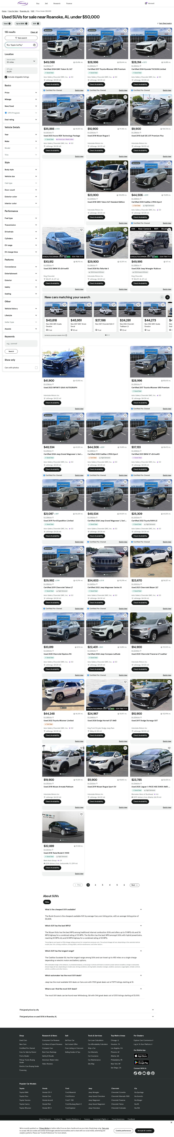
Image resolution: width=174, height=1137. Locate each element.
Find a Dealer (24, 1056)
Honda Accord (47, 1100)
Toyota (21, 1088)
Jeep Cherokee (94, 1108)
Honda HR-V (46, 1108)
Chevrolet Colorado (118, 1108)
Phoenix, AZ (115, 1052)
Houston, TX (115, 1044)
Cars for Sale (13, 11)
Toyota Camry (24, 1104)
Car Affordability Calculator (98, 1044)
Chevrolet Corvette (118, 1092)
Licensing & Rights (99, 1119)
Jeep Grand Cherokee (96, 1096)
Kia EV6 (137, 1108)
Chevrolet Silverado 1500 (120, 1096)
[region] (87, 1128)
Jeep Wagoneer (94, 1100)
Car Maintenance (94, 1060)
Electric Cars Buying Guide (29, 1066)
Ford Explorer (70, 1108)
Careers (87, 1119)
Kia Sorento (138, 1096)
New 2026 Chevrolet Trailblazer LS (127, 325)
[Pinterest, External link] (153, 1073)
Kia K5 (136, 1104)
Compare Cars (47, 1048)
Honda (44, 1088)
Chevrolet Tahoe (117, 1104)
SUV (32, 11)
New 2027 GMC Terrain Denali (78, 325)
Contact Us (58, 1119)
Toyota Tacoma (24, 1100)
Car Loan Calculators (95, 1040)
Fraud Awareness (118, 1119)
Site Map (91, 1064)
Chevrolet (115, 1088)
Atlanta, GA (115, 1056)
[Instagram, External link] (148, 1073)
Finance (69, 3)
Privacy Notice (44, 1128)
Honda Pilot (46, 1104)
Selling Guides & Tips (72, 1052)
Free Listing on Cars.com (74, 1048)
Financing (22, 1070)
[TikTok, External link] (135, 1073)
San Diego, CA (116, 1068)
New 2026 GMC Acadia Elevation (54, 325)
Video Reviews (47, 1064)
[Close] (171, 1122)
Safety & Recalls (48, 1056)
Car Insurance (93, 1056)
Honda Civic (46, 1096)
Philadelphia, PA (116, 1060)
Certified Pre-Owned (27, 1048)
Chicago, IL (115, 1040)
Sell (46, 3)
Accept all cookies (145, 1131)
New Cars (22, 1044)
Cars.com (105, 1128)
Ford (67, 1088)
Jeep (90, 1088)
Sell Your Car (69, 1040)
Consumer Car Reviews (50, 1040)
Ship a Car (92, 1048)
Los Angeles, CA (117, 1048)
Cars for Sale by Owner (27, 1052)
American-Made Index (50, 1060)
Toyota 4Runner (25, 1108)
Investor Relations (72, 1119)
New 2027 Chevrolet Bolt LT (104, 324)
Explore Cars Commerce (143, 1040)
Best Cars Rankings (49, 1052)
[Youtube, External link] (144, 1073)
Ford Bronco (70, 1096)
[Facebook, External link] (140, 1073)
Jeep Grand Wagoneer (96, 1104)
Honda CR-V (47, 1092)
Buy (37, 3)
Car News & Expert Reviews (52, 1044)
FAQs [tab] (47, 902)
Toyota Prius (23, 1096)
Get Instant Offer (71, 1044)
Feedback (131, 1119)
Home (4, 11)
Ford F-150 (69, 1100)
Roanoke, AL (24, 11)
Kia (135, 1088)
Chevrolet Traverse (118, 1100)
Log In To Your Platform (142, 1044)
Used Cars (23, 1040)
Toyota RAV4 (23, 1092)
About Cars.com (45, 1119)
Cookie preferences (123, 1131)
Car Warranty (93, 1052)
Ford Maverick (70, 1092)
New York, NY (115, 1064)
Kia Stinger (138, 1100)
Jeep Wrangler (93, 1092)
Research (57, 3)
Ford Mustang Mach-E (73, 1104)
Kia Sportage (139, 1092)
